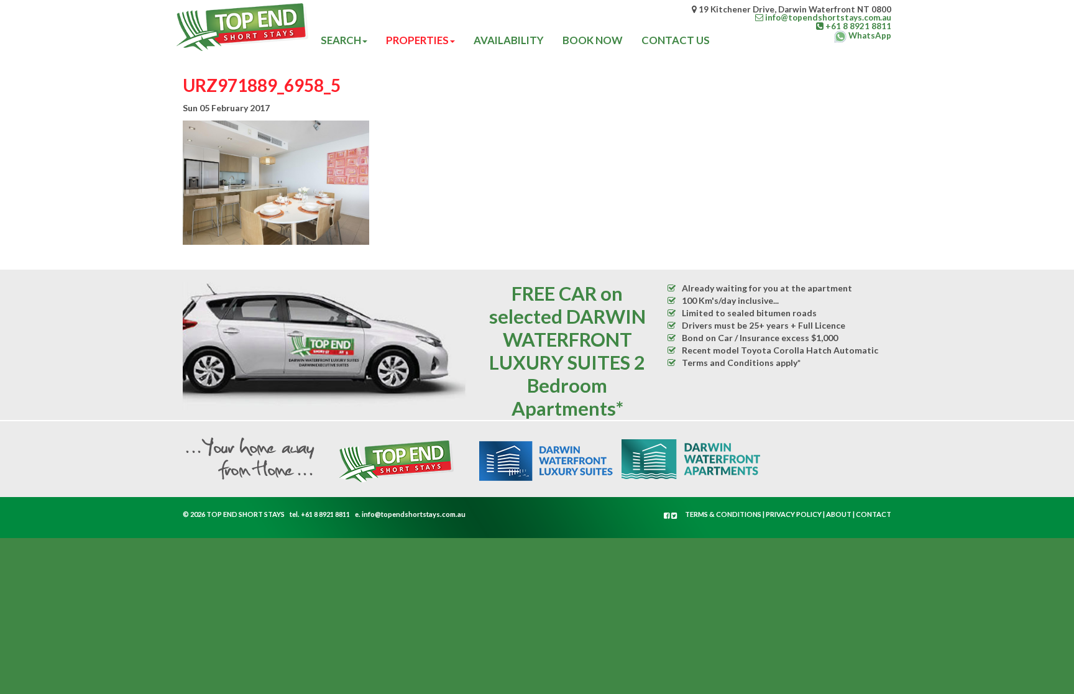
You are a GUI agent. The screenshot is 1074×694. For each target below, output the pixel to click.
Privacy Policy (794, 514)
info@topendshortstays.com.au (414, 514)
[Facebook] (667, 515)
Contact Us (675, 40)
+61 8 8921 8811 (325, 514)
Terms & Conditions (723, 514)
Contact (873, 514)
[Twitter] (674, 515)
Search (341, 40)
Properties (417, 40)
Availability (509, 40)
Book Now (592, 40)
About (838, 514)
